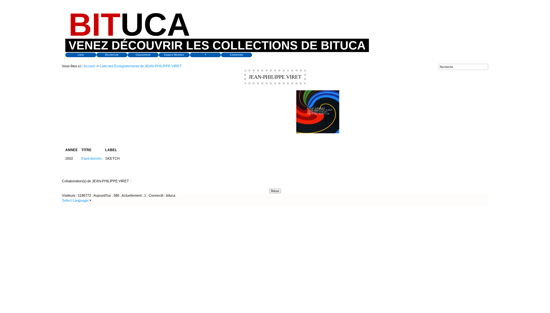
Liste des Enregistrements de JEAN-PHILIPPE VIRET (141, 66)
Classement (143, 54)
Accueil (89, 66)
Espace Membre (174, 54)
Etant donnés (91, 158)
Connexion (236, 54)
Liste (81, 54)
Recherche (112, 54)
